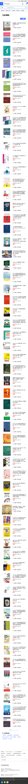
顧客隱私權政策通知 (16, 753)
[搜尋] (25, 7)
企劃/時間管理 (9, 735)
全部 (2, 7)
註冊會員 (22, 1)
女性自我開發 (4, 738)
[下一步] (20, 730)
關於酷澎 (2, 751)
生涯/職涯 (22, 10)
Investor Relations (9, 751)
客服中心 (25, 1)
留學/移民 (19, 737)
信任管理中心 (9, 753)
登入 (19, 1)
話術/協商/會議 (16, 735)
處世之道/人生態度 (5, 737)
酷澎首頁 (2, 10)
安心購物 (23, 753)
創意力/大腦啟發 (13, 737)
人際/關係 (4, 735)
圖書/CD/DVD (8, 10)
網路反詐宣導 (3, 756)
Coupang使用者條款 (17, 751)
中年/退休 (10, 738)
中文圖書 (13, 10)
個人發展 (17, 10)
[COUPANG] (5, 766)
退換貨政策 (3, 753)
